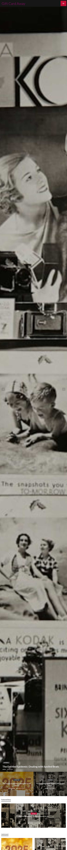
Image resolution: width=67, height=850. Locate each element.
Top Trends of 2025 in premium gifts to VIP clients (17, 784)
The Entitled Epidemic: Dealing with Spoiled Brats (50, 784)
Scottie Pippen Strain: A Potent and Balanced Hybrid (32, 766)
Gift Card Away (13, 3)
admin (4, 769)
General (6, 762)
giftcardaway (11, 788)
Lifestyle (16, 780)
